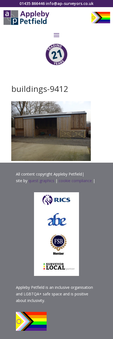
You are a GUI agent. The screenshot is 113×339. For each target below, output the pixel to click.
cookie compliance (75, 180)
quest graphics (42, 180)
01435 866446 (32, 3)
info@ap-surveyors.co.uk (70, 3)
